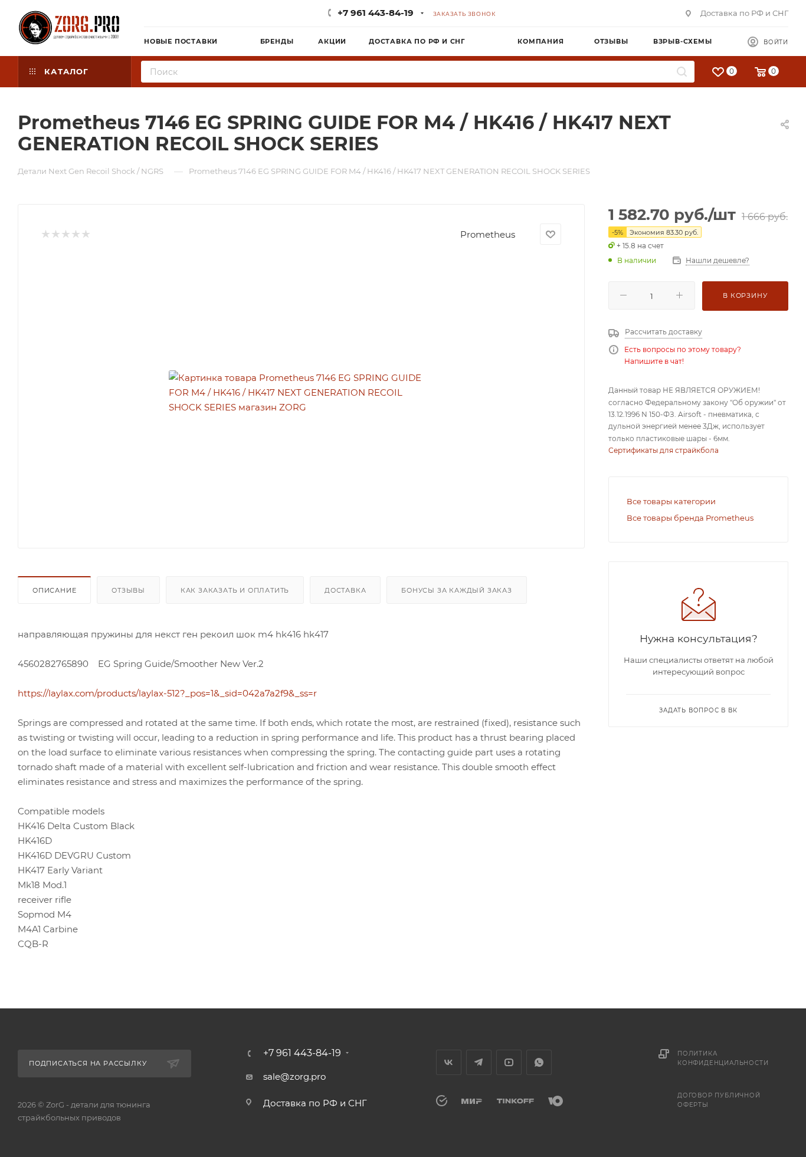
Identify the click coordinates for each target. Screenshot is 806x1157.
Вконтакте (448, 1062)
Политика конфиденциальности (722, 1058)
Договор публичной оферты (719, 1100)
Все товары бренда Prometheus (690, 517)
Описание (54, 590)
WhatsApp (539, 1062)
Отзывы (128, 590)
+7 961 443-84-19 (376, 12)
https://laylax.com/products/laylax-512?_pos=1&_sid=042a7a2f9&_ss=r (167, 693)
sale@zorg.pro (294, 1076)
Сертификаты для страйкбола (663, 450)
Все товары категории (671, 501)
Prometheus (487, 234)
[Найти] (681, 72)
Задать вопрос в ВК (698, 710)
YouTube (509, 1062)
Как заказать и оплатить (235, 590)
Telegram (479, 1062)
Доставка (345, 590)
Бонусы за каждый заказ (456, 590)
